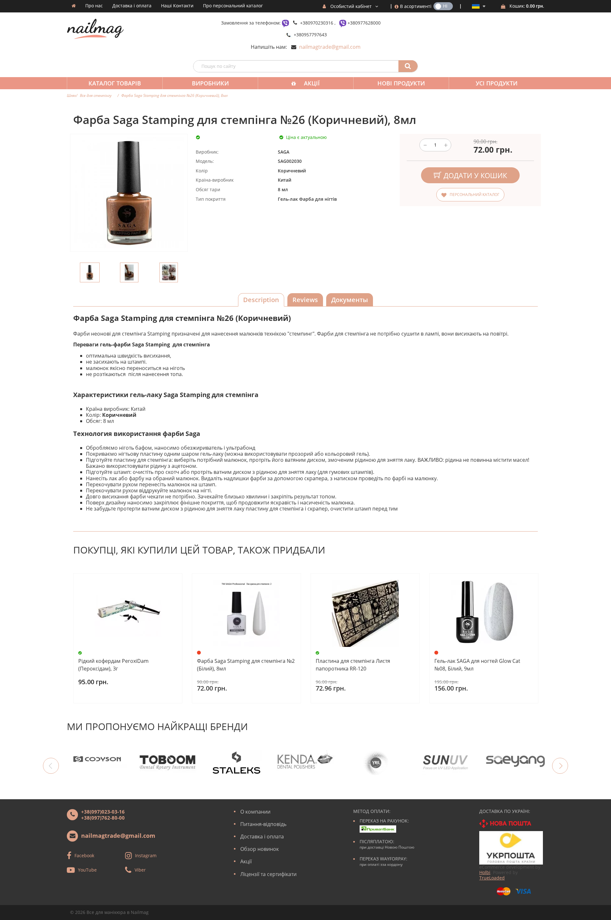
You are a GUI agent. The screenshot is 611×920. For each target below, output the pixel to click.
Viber (140, 869)
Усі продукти (496, 83)
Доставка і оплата (131, 6)
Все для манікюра (106, 912)
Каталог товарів (114, 83)
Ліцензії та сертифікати (268, 874)
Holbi (484, 872)
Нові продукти (401, 83)
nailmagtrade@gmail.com (330, 46)
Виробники (210, 83)
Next (560, 766)
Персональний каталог (474, 194)
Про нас (94, 6)
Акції (312, 83)
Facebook (84, 855)
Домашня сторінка (74, 6)
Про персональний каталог (233, 6)
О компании (255, 811)
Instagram (146, 855)
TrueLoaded (492, 878)
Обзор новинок (259, 848)
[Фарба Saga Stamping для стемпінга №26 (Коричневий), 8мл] (90, 272)
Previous (51, 766)
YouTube (87, 869)
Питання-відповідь (263, 824)
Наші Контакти (177, 6)
